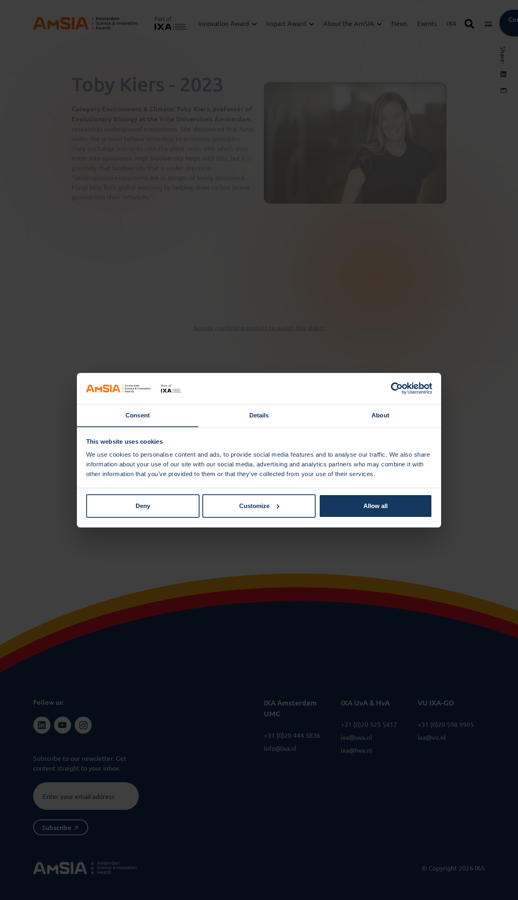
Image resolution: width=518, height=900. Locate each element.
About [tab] (380, 414)
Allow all (375, 505)
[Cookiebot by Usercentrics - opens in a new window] (396, 388)
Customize (254, 505)
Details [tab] (259, 414)
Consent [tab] (137, 414)
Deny (143, 505)
